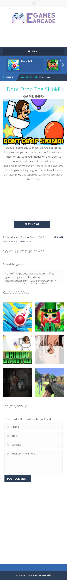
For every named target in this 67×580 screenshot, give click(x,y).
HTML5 (40, 237)
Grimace (15, 237)
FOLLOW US (33, 3)
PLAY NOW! (32, 224)
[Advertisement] (35, 34)
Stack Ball (26, 61)
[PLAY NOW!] (13, 64)
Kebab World (29, 77)
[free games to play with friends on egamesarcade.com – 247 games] (33, 18)
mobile (6, 241)
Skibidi (14, 241)
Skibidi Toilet (25, 241)
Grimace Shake (28, 237)
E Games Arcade (40, 575)
